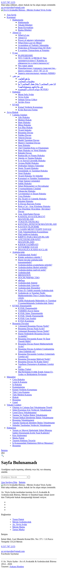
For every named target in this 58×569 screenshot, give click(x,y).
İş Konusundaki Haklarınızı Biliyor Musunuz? (32, 443)
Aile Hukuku (24, 117)
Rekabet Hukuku (25, 201)
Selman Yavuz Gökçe (27, 99)
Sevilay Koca (24, 102)
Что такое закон (25, 65)
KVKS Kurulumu (26, 321)
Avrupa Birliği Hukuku (28, 163)
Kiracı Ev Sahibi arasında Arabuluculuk (35, 290)
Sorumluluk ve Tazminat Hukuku (33, 171)
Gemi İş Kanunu (19, 382)
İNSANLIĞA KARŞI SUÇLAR (33, 249)
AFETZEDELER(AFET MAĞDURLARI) (29, 240)
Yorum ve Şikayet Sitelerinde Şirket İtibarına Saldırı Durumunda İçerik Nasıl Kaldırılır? (32, 431)
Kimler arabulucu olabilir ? (30, 257)
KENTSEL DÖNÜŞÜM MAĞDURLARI (37, 224)
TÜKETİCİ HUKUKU (28, 221)
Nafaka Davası (24, 135)
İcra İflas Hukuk (25, 127)
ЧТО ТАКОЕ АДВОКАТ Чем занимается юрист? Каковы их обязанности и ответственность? (33, 60)
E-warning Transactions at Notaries (33, 50)
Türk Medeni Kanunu (22, 395)
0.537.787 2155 (8, 2)
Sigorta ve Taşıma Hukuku (30, 158)
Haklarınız (11, 428)
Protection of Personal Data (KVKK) (34, 48)
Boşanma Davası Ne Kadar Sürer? (33, 361)
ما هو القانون (24, 78)
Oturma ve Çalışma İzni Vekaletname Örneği (32, 407)
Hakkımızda (17, 20)
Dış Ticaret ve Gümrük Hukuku (32, 199)
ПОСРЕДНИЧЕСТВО (29, 277)
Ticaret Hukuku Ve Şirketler (30, 176)
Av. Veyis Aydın (19, 524)
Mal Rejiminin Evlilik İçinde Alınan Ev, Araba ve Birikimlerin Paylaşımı (35, 373)
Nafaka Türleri (24, 369)
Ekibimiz (16, 92)
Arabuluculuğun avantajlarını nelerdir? (35, 265)
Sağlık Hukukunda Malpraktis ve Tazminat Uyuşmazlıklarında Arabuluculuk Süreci (37, 301)
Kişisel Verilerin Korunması (30, 107)
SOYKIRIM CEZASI (28, 247)
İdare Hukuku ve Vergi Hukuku (32, 150)
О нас (15, 53)
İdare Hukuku (24, 122)
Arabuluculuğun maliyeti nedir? (32, 270)
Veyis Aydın (23, 97)
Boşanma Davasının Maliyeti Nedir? (34, 359)
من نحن (16, 76)
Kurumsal (11, 17)
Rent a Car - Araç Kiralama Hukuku (34, 206)
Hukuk (15, 397)
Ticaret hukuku (24, 130)
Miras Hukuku (24, 125)
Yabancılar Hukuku (26, 191)
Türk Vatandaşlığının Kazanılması (33, 232)
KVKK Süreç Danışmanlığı (30, 313)
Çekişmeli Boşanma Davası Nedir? (33, 326)
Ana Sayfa (11, 15)
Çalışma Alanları (19, 115)
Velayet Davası (24, 137)
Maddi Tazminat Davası (28, 140)
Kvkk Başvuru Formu (28, 110)
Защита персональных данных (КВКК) (36, 73)
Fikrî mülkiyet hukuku (28, 234)
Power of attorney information (31, 40)
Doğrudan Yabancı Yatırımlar (31, 165)
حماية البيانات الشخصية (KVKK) (33, 89)
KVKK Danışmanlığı (22, 305)
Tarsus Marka (18, 529)
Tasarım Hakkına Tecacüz (23, 440)
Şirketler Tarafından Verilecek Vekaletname (31, 425)
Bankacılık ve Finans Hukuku (31, 155)
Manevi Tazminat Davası (29, 143)
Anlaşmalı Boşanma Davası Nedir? (33, 331)
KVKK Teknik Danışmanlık (30, 316)
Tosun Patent (18, 519)
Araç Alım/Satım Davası (29, 214)
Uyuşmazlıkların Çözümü (29, 188)
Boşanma (16, 400)
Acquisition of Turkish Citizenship (33, 45)
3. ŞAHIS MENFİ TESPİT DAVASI (34, 229)
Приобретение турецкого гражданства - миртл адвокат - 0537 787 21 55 (37, 69)
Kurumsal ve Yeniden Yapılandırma (33, 178)
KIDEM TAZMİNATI (28, 244)
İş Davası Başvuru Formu (29, 204)
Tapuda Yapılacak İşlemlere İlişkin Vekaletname (33, 422)
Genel (15, 402)
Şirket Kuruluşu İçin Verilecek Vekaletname (31, 410)
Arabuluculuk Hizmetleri (29, 288)
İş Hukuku (17, 384)
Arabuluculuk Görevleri (28, 285)
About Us (16, 32)
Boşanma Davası (25, 132)
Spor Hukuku (24, 145)
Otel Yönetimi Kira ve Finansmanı (33, 148)
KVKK (15, 104)
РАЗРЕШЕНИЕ (25, 55)
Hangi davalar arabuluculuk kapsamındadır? (30, 261)
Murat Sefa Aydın (26, 94)
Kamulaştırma (18, 387)
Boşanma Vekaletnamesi (23, 420)
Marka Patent (18, 438)
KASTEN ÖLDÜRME (28, 227)
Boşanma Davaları (20, 323)
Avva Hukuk (12, 112)
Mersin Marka (18, 527)
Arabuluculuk (18, 252)
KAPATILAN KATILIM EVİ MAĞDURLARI (31, 217)
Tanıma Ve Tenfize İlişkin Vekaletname (29, 415)
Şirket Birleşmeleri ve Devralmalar (33, 186)
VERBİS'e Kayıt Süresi (28, 311)
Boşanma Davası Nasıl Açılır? (31, 328)
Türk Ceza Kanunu (21, 392)
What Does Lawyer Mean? (30, 43)
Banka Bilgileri (25, 30)
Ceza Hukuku (24, 196)
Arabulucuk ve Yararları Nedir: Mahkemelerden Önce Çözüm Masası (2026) (35, 295)
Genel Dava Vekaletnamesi (24, 412)
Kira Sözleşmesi (19, 435)
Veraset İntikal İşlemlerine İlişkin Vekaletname (32, 417)
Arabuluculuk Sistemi (27, 283)
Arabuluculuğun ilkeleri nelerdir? (32, 267)
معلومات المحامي (26, 81)
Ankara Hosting (17, 566)
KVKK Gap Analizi (27, 318)
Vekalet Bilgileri (25, 25)
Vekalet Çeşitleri (14, 405)
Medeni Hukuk (25, 120)
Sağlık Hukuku (25, 183)
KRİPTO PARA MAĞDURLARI (33, 237)
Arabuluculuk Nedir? (27, 254)
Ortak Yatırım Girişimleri (29, 181)
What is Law (23, 35)
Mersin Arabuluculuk (21, 522)
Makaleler (11, 377)
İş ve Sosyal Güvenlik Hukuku (31, 160)
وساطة (21, 280)
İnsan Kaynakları (25, 27)
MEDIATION (24, 275)
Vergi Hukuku (24, 173)
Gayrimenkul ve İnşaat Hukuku (32, 193)
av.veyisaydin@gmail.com (13, 7)
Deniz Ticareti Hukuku (28, 168)
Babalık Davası (25, 153)
